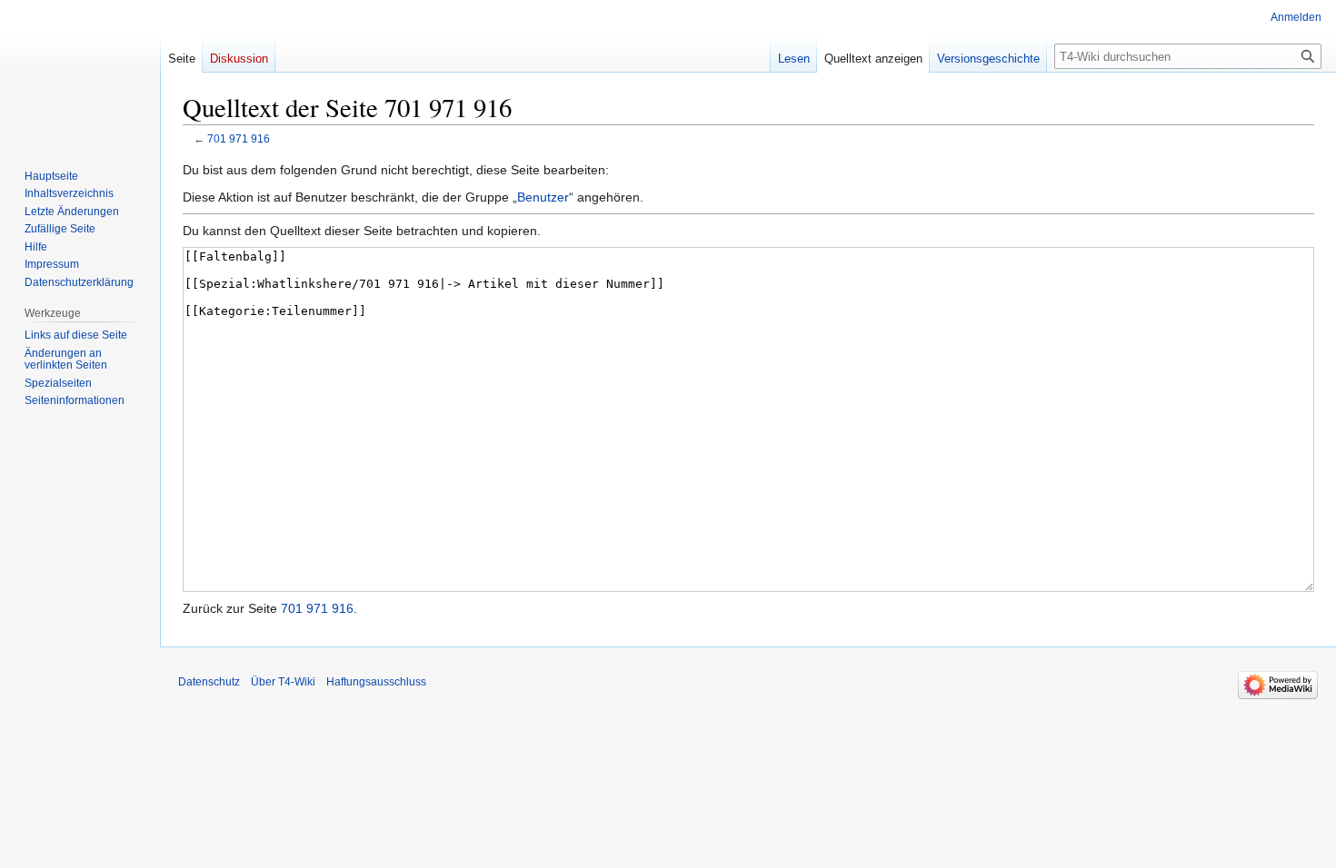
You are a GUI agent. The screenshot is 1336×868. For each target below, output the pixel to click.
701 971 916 (238, 138)
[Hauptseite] (80, 72)
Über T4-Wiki (283, 682)
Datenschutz (209, 682)
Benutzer (543, 197)
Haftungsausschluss (376, 682)
